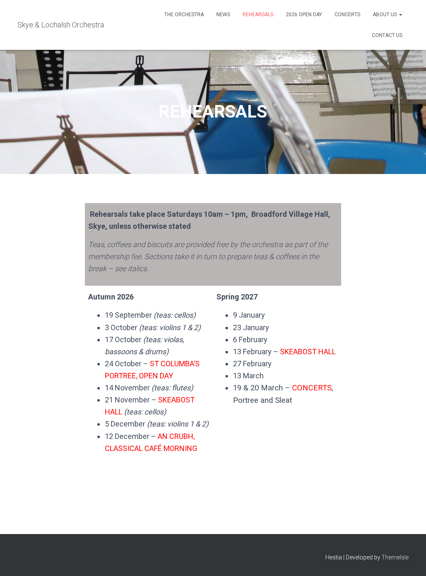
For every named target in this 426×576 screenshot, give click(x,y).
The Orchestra (184, 14)
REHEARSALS (258, 14)
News (223, 14)
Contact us (387, 35)
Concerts (347, 14)
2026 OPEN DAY (304, 14)
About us (385, 14)
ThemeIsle (395, 557)
